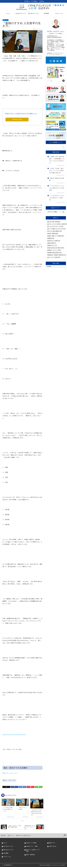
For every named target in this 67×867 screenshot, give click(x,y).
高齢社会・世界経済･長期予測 (9, 780)
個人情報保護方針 (8, 865)
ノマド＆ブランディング (56, 226)
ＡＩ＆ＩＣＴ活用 (54, 257)
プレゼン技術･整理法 (55, 231)
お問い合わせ (52, 846)
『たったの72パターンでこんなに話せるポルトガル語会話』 (56, 188)
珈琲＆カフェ (53, 245)
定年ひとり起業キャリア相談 (33, 850)
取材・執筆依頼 (30, 854)
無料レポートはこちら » (9, 773)
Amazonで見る (17, 119)
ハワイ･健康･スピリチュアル (57, 228)
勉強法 (51, 238)
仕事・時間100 (53, 233)
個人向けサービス (33, 13)
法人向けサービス (21, 13)
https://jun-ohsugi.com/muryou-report (14, 734)
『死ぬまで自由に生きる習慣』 (56, 179)
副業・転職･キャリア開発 (56, 236)
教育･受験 (52, 243)
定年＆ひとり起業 (54, 240)
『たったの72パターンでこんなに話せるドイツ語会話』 (56, 197)
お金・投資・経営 (54, 221)
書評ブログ (5, 20)
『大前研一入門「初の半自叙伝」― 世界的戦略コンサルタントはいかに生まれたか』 (56, 160)
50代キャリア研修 (31, 842)
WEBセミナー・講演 (32, 846)
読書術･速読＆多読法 (55, 252)
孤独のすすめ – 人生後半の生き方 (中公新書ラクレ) (21, 113)
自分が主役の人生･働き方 (56, 247)
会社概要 (46, 13)
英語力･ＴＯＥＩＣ (54, 250)
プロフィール (59, 13)
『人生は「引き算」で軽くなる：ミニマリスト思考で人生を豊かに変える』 (56, 170)
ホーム (8, 13)
